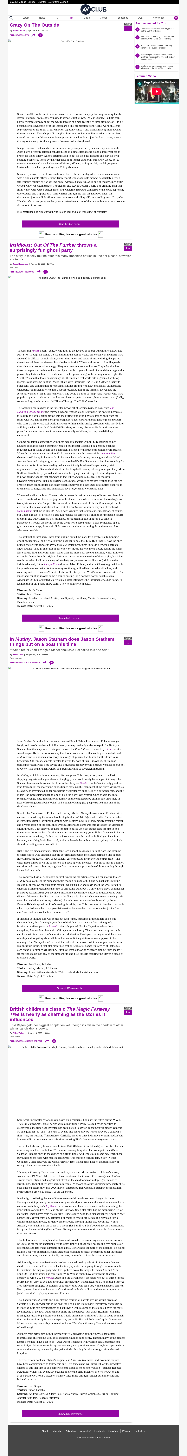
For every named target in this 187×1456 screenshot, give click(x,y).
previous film (108, 453)
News (42, 18)
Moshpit (63, 2)
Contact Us (139, 1431)
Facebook (99, 1431)
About (45, 1431)
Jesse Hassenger (20, 264)
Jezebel (32, 2)
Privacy (126, 1431)
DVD (27, 35)
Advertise (71, 1431)
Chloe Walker (19, 1033)
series (36, 350)
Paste (12, 2)
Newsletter (158, 18)
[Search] (10, 18)
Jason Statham (32, 663)
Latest (26, 18)
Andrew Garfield (34, 1041)
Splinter (42, 2)
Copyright (113, 1431)
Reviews (19, 35)
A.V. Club (21, 2)
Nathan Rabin (19, 30)
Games (103, 18)
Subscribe (123, 18)
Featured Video (145, 76)
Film (71, 18)
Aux (140, 18)
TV (56, 18)
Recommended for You (150, 23)
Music (87, 18)
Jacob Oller (18, 655)
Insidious (29, 272)
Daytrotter (53, 2)
